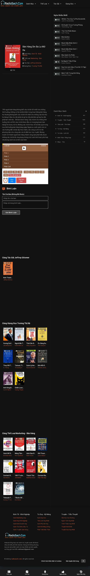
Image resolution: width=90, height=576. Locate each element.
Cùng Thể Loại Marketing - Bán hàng (18, 433)
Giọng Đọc (70, 4)
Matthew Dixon (30, 477)
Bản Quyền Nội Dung (72, 561)
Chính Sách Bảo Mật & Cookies (51, 561)
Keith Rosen (29, 455)
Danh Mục (30, 4)
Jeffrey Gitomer (35, 63)
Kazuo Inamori (30, 367)
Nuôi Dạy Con (41, 518)
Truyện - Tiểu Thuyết (64, 120)
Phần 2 (6, 156)
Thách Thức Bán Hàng (34, 475)
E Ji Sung (6, 367)
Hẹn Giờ (11, 180)
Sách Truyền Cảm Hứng (20, 529)
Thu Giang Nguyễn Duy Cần (46, 345)
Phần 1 (6, 153)
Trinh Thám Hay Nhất (68, 524)
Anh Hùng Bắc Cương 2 (11, 388)
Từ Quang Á (18, 367)
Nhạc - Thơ (61, 142)
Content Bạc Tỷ (43, 475)
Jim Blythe (18, 477)
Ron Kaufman (19, 455)
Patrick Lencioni (42, 367)
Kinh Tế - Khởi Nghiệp (31, 54)
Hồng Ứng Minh (31, 345)
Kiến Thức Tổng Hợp (64, 137)
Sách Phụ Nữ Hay (42, 524)
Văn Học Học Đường (68, 518)
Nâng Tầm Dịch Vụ (21, 453)
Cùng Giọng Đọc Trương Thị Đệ (16, 323)
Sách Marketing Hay (19, 518)
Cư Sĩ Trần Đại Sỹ (8, 390)
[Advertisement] (25, 26)
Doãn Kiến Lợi (19, 345)
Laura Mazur (41, 455)
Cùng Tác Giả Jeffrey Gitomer (15, 257)
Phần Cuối (7, 166)
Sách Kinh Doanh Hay (20, 524)
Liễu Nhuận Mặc (8, 345)
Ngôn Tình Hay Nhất (67, 521)
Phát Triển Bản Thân (43, 529)
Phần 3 (6, 160)
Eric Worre (18, 500)
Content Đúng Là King (11, 475)
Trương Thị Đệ (37, 66)
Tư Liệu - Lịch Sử (63, 133)
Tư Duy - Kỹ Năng (63, 129)
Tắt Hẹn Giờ (21, 180)
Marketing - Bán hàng (32, 59)
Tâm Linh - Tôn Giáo (63, 124)
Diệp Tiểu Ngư (42, 477)
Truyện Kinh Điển (66, 526)
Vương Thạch (19, 390)
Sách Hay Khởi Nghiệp (20, 521)
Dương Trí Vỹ (7, 500)
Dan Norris (6, 477)
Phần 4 (6, 163)
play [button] (25, 128)
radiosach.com (16, 559)
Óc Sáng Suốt (43, 343)
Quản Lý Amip (31, 365)
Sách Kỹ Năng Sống (43, 526)
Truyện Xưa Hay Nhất (68, 529)
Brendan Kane (7, 455)
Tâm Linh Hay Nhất (43, 521)
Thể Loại (43, 4)
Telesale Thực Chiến (10, 498)
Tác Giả (56, 4)
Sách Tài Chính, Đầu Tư (20, 526)
